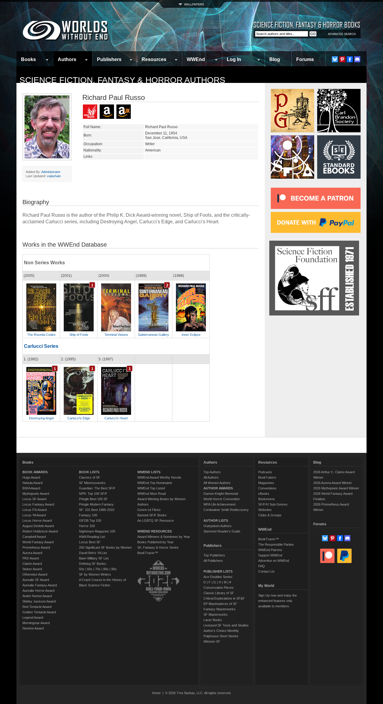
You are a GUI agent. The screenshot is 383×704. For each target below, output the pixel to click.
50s (81, 569)
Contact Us (266, 571)
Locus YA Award (34, 515)
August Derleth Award (38, 526)
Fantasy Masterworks (219, 609)
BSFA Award (31, 488)
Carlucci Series (41, 346)
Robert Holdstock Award (40, 531)
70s (98, 569)
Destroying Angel (41, 418)
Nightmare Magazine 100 (97, 531)
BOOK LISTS (89, 472)
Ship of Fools (78, 334)
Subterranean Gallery (153, 334)
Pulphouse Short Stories (220, 636)
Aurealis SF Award (35, 580)
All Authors (211, 477)
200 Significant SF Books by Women (105, 547)
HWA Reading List (92, 536)
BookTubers (267, 477)
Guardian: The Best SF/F (97, 488)
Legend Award (32, 617)
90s (114, 569)
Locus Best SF (90, 542)
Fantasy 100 (88, 515)
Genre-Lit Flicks (149, 510)
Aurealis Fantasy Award (39, 585)
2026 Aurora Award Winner (332, 483)
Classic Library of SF (218, 593)
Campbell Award (34, 536)
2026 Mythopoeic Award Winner (336, 488)
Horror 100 (87, 526)
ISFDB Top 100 (90, 520)
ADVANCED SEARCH (342, 34)
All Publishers (213, 560)
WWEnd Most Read (151, 493)
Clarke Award (32, 563)
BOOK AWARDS (35, 472)
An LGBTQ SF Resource (155, 520)
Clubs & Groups (270, 515)
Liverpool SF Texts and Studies (226, 625)
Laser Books (212, 620)
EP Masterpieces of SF (220, 604)
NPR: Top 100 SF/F (93, 493)
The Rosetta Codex (41, 334)
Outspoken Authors (217, 526)
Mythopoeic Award (35, 493)
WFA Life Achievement (219, 504)
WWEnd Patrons (270, 550)
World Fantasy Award (38, 542)
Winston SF (211, 641)
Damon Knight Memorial (220, 493)
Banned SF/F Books (152, 515)
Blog (274, 59)
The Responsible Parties (276, 544)
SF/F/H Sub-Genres (273, 504)
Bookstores (266, 499)
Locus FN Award (34, 510)
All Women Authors (217, 483)
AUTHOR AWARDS (218, 488)
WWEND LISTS (148, 472)
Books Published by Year (155, 542)
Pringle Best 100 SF (93, 499)
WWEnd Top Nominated (154, 483)
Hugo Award (31, 477)
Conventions (267, 488)
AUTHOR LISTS (215, 520)
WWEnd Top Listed (151, 488)
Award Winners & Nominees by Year (163, 536)
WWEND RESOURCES (154, 531)
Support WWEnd (270, 555)
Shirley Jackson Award (39, 601)
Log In (234, 59)
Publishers (109, 59)
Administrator (50, 172)
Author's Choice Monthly (221, 630)
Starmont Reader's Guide (221, 531)
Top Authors (212, 472)
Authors (67, 59)
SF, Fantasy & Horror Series (158, 547)
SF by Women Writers (95, 574)
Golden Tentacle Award (39, 612)
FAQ (261, 566)
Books (28, 59)
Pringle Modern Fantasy (96, 504)
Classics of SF (89, 477)
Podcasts (265, 472)
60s (89, 569)
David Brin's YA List (93, 553)
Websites (265, 510)
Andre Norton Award (37, 596)
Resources (154, 59)
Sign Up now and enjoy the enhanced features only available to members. (277, 601)
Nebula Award (32, 483)
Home (156, 693)
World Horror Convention (221, 499)
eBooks (263, 493)
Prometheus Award (36, 547)
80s (106, 569)
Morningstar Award (36, 623)
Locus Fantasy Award (38, 504)
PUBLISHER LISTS (217, 571)
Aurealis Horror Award (38, 590)
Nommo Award (33, 628)
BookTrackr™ (147, 553)
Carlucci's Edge (78, 418)
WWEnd (196, 59)
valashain (54, 176)
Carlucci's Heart (116, 418)
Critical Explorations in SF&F (224, 598)
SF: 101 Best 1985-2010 (96, 510)
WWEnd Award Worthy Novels (159, 477)
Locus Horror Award (37, 520)
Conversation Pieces (218, 587)
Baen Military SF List (94, 558)
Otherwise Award (34, 574)
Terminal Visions (116, 334)
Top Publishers (214, 555)
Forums (305, 59)
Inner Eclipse (191, 334)
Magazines (266, 483)
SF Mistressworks (92, 483)
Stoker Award (32, 569)
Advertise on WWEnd (273, 560)
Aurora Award (32, 553)
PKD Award (30, 558)
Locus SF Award (34, 499)
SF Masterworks (215, 614)
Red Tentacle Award (36, 607)
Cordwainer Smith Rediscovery (226, 510)
